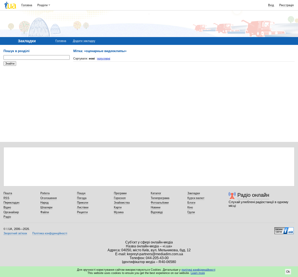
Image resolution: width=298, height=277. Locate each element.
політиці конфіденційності (198, 269)
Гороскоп (120, 198)
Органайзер (11, 212)
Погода (81, 198)
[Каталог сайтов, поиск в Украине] (284, 229)
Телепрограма (160, 198)
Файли (44, 212)
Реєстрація (286, 5)
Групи (191, 212)
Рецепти (82, 212)
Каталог (156, 193)
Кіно (190, 207)
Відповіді (157, 212)
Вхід (271, 5)
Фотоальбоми (160, 202)
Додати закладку (84, 40)
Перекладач (11, 202)
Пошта (7, 193)
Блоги (191, 202)
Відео (7, 207)
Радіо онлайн (253, 195)
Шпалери (46, 207)
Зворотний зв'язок (15, 233)
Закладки (193, 193)
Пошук (81, 193)
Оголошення (48, 198)
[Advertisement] (36, 96)
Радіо (7, 216)
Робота (45, 193)
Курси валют (195, 198)
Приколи (82, 202)
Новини (155, 207)
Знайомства (122, 202)
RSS (6, 198)
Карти (118, 207)
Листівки (82, 207)
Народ (44, 202)
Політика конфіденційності (49, 233)
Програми (120, 193)
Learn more (198, 273)
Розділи (42, 5)
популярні (103, 58)
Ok (288, 271)
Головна (26, 5)
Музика (118, 212)
